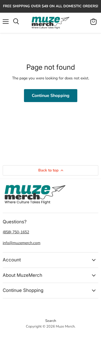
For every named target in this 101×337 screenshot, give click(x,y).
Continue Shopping (50, 96)
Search (50, 320)
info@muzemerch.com (21, 242)
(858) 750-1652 (16, 232)
